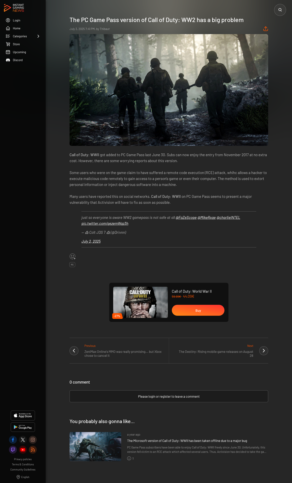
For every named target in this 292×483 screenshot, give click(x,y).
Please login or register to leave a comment (169, 396)
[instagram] (33, 440)
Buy (198, 310)
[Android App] (23, 427)
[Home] (14, 8)
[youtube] (23, 450)
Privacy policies (23, 459)
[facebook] (13, 440)
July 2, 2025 (91, 241)
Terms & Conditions (23, 464)
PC (72, 264)
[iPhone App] (23, 415)
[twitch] (13, 450)
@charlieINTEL (228, 217)
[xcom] (23, 440)
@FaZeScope (186, 217)
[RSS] (33, 450)
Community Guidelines (22, 469)
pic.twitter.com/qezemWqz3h (104, 223)
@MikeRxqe (206, 217)
